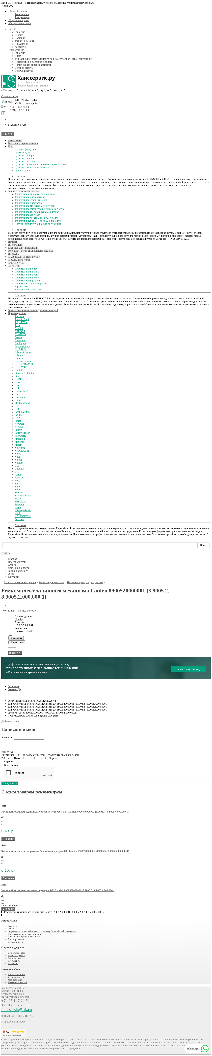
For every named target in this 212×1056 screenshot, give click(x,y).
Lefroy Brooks (22, 432)
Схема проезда (9, 96)
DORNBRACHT (24, 364)
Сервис (19, 35)
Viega (18, 507)
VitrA (18, 513)
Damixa (19, 358)
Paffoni (18, 474)
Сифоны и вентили (19, 259)
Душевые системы (25, 161)
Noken (18, 459)
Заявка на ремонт (24, 40)
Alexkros (19, 316)
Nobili (18, 456)
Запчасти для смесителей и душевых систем (39, 208)
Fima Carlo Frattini (24, 373)
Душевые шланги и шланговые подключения (40, 164)
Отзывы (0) (14, 689)
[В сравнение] (2, 824)
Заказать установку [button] (188, 669)
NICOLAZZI (22, 450)
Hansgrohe (20, 397)
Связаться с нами (16, 953)
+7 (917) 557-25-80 (18, 109)
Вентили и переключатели (23, 143)
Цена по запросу (10, 905)
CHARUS (20, 349)
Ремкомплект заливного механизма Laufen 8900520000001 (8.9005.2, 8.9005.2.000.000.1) (54, 912)
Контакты (20, 46)
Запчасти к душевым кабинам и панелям (38, 220)
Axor (17, 325)
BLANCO (20, 334)
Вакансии (13, 963)
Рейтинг (6, 758)
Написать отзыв (27, 610)
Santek (18, 489)
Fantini (18, 370)
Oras (17, 471)
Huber (18, 400)
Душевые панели (24, 158)
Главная (12, 558)
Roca (17, 480)
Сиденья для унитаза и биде (24, 256)
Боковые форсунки (25, 149)
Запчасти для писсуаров (28, 203)
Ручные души (22, 170)
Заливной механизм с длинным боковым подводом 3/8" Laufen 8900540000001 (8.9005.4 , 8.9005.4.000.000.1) (65, 811)
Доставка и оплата (18, 567)
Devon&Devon (23, 361)
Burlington (20, 343)
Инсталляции (15, 244)
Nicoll (18, 453)
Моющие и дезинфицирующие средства (30, 250)
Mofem (18, 444)
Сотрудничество (24, 70)
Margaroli (20, 438)
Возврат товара (15, 958)
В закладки (16, 638)
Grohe (18, 385)
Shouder (19, 492)
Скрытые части (16, 262)
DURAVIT (20, 367)
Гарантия (20, 32)
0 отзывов (9, 610)
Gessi (17, 382)
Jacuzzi (18, 414)
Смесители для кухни (27, 277)
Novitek (19, 462)
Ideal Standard (22, 403)
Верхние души (23, 152)
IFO (17, 409)
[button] (5, 553)
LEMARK (20, 435)
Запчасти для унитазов (27, 214)
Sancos (18, 483)
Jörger (18, 420)
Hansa (18, 394)
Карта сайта (14, 961)
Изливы (12, 241)
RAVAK (19, 477)
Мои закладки (15, 980)
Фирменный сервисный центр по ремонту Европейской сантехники (53, 58)
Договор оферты (24, 67)
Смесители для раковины (29, 280)
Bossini (18, 337)
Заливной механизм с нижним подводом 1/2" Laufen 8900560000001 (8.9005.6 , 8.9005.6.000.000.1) (58, 890)
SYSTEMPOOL (23, 495)
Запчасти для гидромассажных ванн (35, 194)
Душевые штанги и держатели (32, 167)
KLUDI (19, 426)
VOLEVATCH (23, 516)
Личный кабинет (16, 974)
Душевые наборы (24, 155)
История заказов (16, 977)
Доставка (20, 37)
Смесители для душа (26, 274)
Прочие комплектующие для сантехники (38, 223)
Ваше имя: (7, 737)
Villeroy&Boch (23, 510)
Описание (20, 176)
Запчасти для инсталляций (30, 197)
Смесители (14, 265)
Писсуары (13, 253)
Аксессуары (15, 140)
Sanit (17, 486)
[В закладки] (2, 821)
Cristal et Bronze (23, 352)
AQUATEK (21, 322)
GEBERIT (20, 379)
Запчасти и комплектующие (24, 191)
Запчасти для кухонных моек (31, 200)
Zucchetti (19, 519)
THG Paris (20, 501)
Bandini (19, 328)
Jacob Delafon (22, 411)
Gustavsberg (21, 391)
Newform (20, 447)
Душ (10, 146)
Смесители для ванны (27, 271)
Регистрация (22, 14)
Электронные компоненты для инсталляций (33, 310)
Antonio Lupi (22, 319)
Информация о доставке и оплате (33, 61)
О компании (21, 43)
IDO (17, 406)
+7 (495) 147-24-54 (18, 106)
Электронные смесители (28, 289)
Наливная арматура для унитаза (85, 582)
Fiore (17, 376)
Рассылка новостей (17, 982)
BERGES (20, 331)
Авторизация (22, 17)
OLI (17, 465)
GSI (17, 388)
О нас (18, 55)
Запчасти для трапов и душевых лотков (37, 211)
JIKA (17, 417)
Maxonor (19, 441)
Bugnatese (20, 340)
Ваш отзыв (7, 751)
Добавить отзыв (10, 721)
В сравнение (17, 642)
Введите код (11, 765)
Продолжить (10, 783)
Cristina (19, 355)
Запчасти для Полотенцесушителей (35, 205)
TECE (18, 498)
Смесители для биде (26, 268)
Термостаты (21, 286)
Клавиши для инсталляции (23, 247)
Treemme (19, 504)
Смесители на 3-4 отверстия (30, 283)
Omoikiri (19, 468)
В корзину (15, 652)
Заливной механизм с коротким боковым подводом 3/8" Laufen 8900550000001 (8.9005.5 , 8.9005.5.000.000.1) (65, 851)
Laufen (18, 429)
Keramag (19, 423)
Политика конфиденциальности (33, 64)
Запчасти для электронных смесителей (36, 217)
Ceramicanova (22, 346)
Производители (17, 313)
